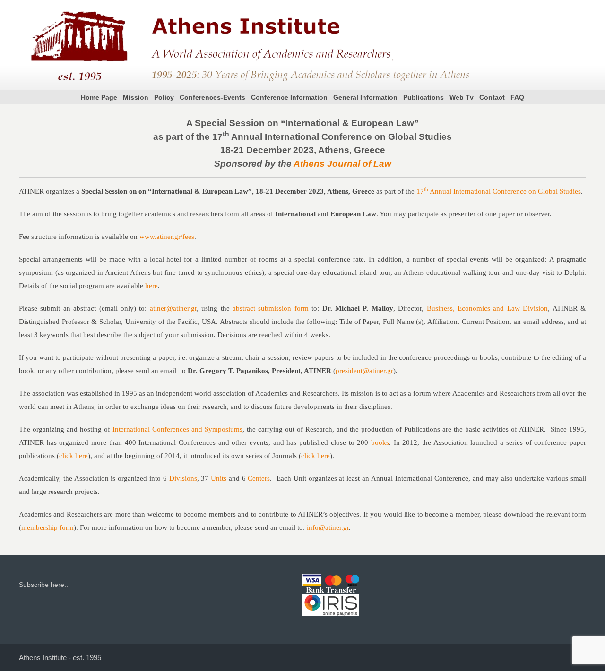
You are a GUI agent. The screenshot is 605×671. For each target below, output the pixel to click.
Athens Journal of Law (342, 164)
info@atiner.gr (328, 527)
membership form (47, 527)
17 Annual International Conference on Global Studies (498, 191)
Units (218, 478)
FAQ (517, 97)
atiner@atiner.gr (173, 308)
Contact (492, 97)
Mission (135, 97)
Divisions (183, 478)
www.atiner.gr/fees (166, 236)
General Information (365, 97)
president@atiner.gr (364, 370)
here (151, 285)
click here (73, 455)
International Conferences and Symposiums (177, 429)
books (380, 442)
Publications (423, 97)
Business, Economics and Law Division (487, 308)
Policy (164, 97)
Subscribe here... (44, 584)
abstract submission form (271, 308)
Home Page (99, 97)
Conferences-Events (212, 97)
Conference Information (289, 97)
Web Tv (461, 97)
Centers (259, 478)
